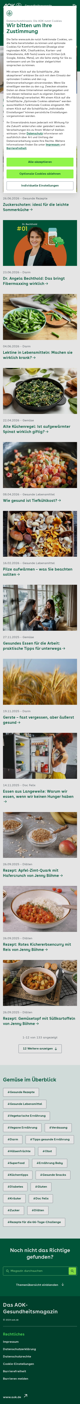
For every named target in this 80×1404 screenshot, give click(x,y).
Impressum (53, 144)
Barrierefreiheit (16, 148)
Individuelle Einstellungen (40, 185)
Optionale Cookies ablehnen (40, 173)
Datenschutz (35, 133)
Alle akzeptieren (40, 162)
